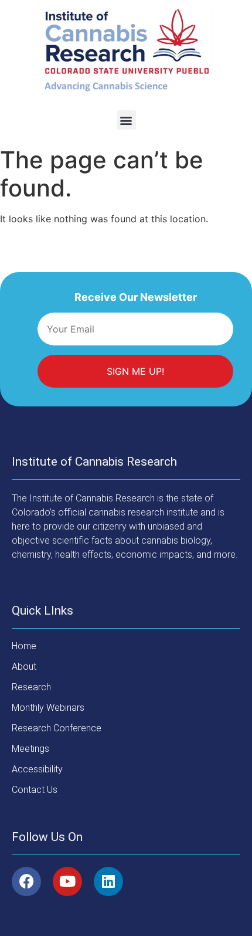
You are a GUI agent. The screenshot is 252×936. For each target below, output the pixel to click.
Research (31, 687)
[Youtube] (67, 881)
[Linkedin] (108, 881)
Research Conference (56, 728)
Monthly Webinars (48, 707)
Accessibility (37, 769)
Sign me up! (135, 371)
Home (24, 646)
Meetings (30, 748)
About (24, 666)
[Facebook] (26, 881)
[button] (126, 120)
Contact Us (34, 789)
